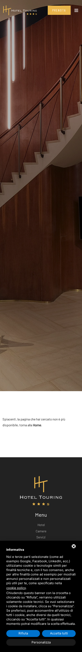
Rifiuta (23, 633)
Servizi (41, 537)
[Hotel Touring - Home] (20, 10)
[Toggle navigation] (76, 11)
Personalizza (41, 642)
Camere (41, 531)
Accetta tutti (59, 633)
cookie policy (16, 588)
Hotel (41, 525)
